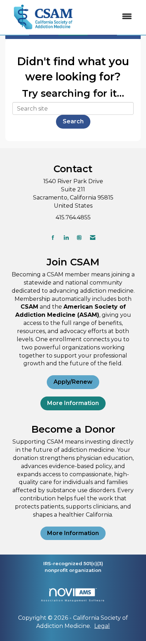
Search (73, 121)
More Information (73, 403)
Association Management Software (73, 600)
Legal (102, 626)
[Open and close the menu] (109, 16)
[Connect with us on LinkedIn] (66, 237)
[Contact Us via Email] (92, 237)
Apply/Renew (73, 381)
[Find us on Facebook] (53, 237)
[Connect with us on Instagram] (79, 237)
